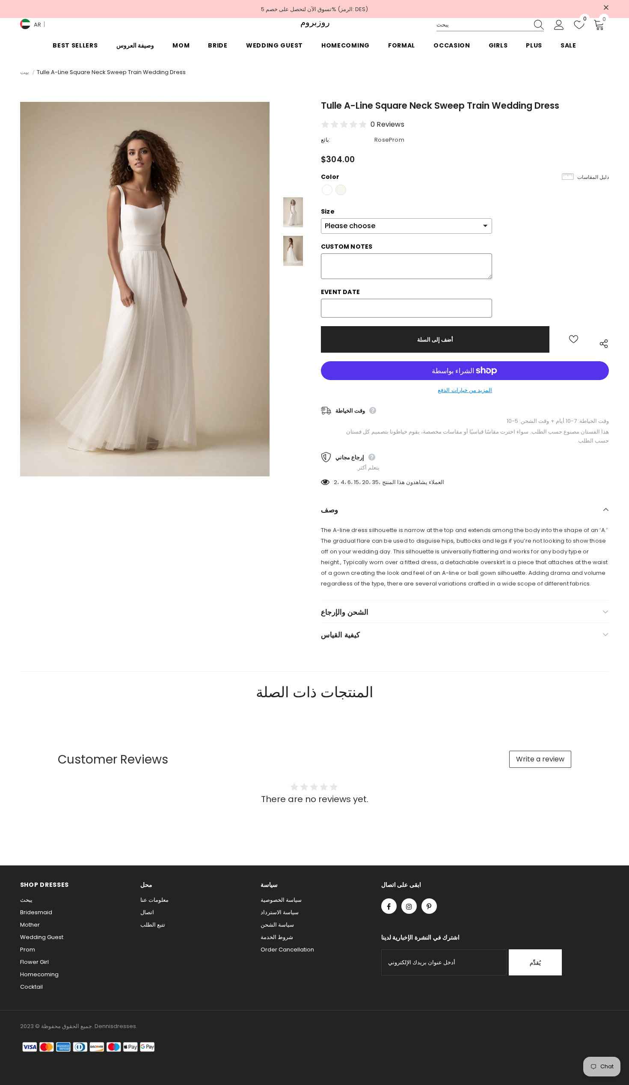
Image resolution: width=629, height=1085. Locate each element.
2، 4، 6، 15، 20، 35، (357, 482)
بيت (24, 72)
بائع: (325, 140)
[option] (145, 289)
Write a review (540, 759)
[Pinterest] (429, 906)
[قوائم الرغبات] (573, 339)
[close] (606, 8)
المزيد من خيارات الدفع (465, 390)
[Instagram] (409, 906)
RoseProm (389, 140)
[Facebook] (389, 906)
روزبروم (314, 22)
